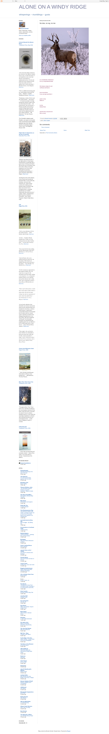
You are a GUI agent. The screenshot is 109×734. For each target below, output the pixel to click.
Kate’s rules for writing (25, 707)
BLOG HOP (23, 693)
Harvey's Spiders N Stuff (26, 681)
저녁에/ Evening (23, 529)
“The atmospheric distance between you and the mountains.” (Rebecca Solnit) (26, 490)
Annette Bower (24, 557)
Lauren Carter (23, 563)
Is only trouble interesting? (26, 618)
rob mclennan (23, 476)
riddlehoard (23, 687)
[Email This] (60, 118)
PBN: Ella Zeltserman (25, 629)
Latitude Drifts (24, 675)
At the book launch (24, 645)
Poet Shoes (23, 605)
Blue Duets (23, 500)
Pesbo (22, 579)
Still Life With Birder (25, 701)
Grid (20, 204)
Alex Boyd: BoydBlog (25, 494)
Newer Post (42, 130)
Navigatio (22, 617)
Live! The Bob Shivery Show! (26, 715)
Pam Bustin (23, 583)
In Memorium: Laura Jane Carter (27, 564)
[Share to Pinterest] (66, 118)
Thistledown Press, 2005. (25, 383)
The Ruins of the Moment (26, 644)
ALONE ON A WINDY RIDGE (53, 7)
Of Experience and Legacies (26, 501)
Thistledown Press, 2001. (25, 428)
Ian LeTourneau (24, 600)
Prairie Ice (22, 656)
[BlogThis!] (62, 118)
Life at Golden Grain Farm (27, 574)
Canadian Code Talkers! (25, 634)
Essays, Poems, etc (24, 580)
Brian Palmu (23, 611)
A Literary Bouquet (24, 506)
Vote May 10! (23, 601)
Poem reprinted (23, 546)
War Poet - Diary (24, 633)
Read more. (21, 87)
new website (23, 688)
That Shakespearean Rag (26, 510)
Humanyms (23, 665)
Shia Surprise (23, 698)
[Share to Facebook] (65, 118)
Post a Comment (45, 127)
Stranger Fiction (23, 597)
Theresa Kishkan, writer (26, 487)
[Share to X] (63, 118)
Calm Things (23, 660)
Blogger (68, 731)
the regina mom (24, 622)
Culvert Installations (25, 463)
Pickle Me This (24, 505)
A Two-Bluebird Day (24, 702)
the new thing (23, 662)
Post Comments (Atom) (51, 132)
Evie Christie (23, 711)
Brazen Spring (23, 483)
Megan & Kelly (23, 671)
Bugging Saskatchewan (26, 568)
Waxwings (22, 657)
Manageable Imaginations (27, 692)
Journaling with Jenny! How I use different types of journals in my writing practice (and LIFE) (27, 586)
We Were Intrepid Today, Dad (26, 592)
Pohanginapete (24, 470)
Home (65, 130)
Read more (21, 115)
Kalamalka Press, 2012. (24, 135)
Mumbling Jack (24, 482)
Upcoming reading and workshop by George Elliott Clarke (26, 651)
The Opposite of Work (26, 714)
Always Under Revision (26, 706)
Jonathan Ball (24, 596)
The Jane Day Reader (25, 628)
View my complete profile (25, 35)
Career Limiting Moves (26, 545)
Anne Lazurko (24, 591)
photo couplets (47, 120)
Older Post (87, 130)
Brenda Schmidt (24, 28)
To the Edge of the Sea (26, 638)
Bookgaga (23, 539)
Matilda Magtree (24, 533)
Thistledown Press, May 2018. (26, 45)
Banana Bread (23, 575)
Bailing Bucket (24, 696)
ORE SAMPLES (24, 648)
